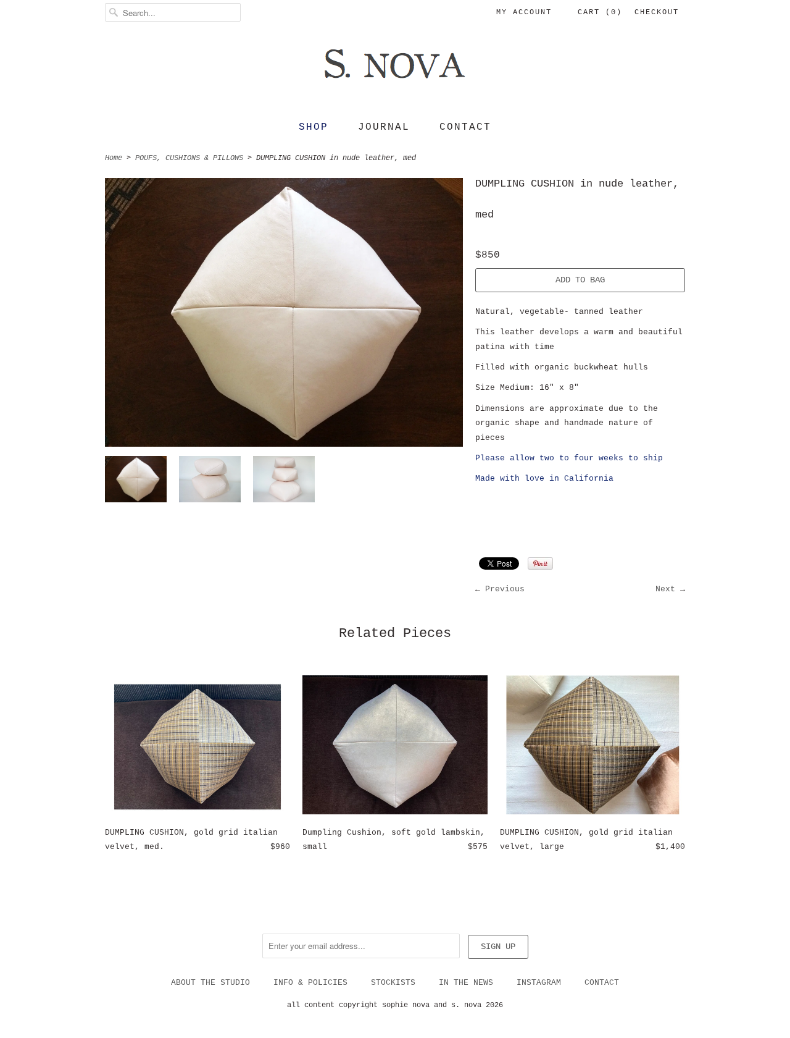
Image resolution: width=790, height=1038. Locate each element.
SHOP (313, 127)
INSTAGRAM (539, 982)
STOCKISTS (393, 982)
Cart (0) (600, 12)
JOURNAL (384, 127)
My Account (524, 12)
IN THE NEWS (466, 982)
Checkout (656, 12)
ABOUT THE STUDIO (210, 982)
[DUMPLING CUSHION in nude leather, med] (136, 481)
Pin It (540, 563)
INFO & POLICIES (310, 982)
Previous (505, 589)
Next (665, 589)
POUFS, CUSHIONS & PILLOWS (189, 158)
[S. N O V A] (395, 71)
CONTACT (465, 127)
